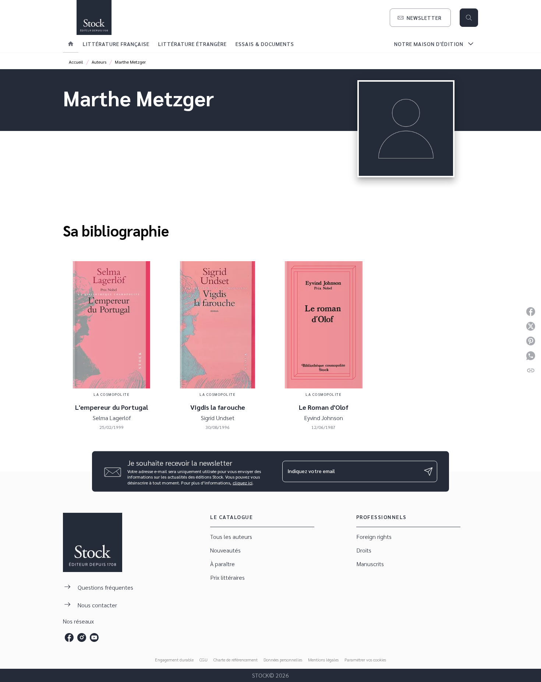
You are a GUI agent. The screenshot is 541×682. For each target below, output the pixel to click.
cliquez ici (242, 483)
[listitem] (69, 637)
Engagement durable (174, 660)
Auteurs (99, 62)
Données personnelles (283, 660)
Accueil (76, 62)
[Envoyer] (428, 471)
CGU (203, 660)
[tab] (70, 44)
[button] (420, 17)
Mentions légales (323, 660)
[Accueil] (94, 17)
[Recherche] (469, 17)
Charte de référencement (235, 660)
